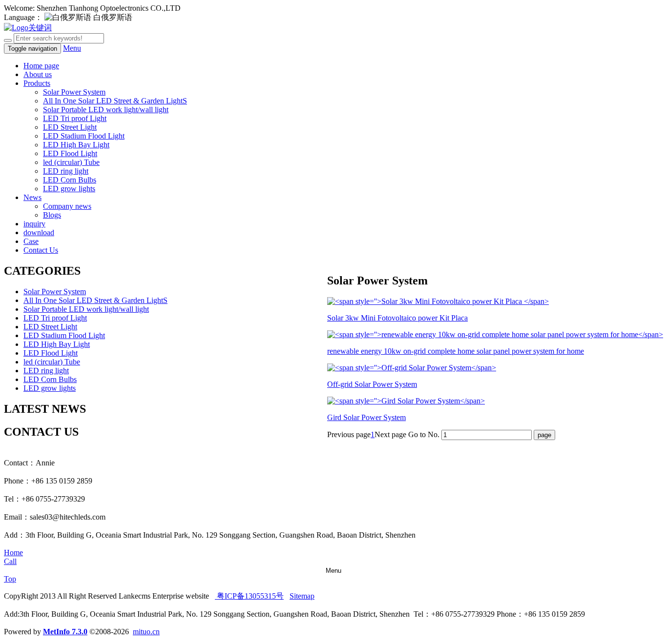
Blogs (52, 215)
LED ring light (65, 171)
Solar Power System (74, 92)
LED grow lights (69, 188)
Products (36, 83)
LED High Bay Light (76, 145)
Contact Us (40, 250)
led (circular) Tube (71, 162)
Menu (72, 48)
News (32, 197)
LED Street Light (70, 127)
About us (37, 74)
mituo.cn (146, 631)
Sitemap (302, 596)
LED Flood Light (70, 153)
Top (10, 579)
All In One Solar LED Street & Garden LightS (115, 101)
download (38, 232)
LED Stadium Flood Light (84, 136)
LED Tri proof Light (74, 118)
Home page (41, 65)
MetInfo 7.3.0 (65, 631)
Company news (67, 206)
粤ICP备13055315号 (249, 596)
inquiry (34, 224)
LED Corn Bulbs (69, 180)
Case (31, 241)
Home (13, 552)
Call (10, 561)
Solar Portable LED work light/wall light (105, 109)
